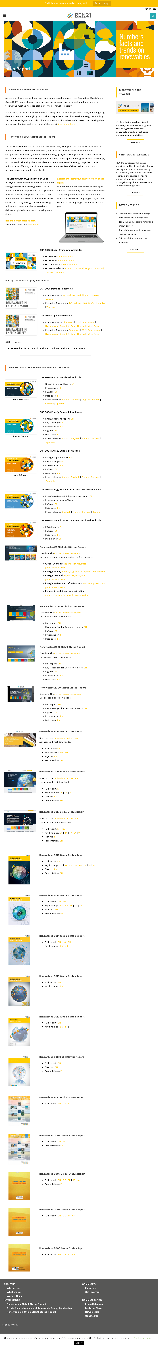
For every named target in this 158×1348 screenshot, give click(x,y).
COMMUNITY (89, 1284)
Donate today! (102, 3)
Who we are (13, 1288)
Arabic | (69, 268)
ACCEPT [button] (79, 1343)
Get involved (92, 1291)
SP (65, 865)
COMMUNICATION (92, 1299)
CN (66, 792)
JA (75, 832)
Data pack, (85, 571)
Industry (94, 295)
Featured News (93, 1308)
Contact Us (91, 1315)
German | (51, 272)
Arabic (65, 399)
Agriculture (69, 295)
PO (80, 865)
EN (73, 383)
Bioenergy (68, 322)
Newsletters (92, 1311)
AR (66, 946)
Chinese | (79, 268)
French (96, 399)
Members (90, 1288)
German (49, 403)
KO (63, 828)
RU (66, 752)
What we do (14, 1291)
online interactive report (67, 553)
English (86, 399)
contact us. (34, 224)
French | (99, 268)
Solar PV (64, 326)
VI (79, 832)
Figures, (76, 563)
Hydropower (51, 326)
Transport (50, 299)
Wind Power (94, 326)
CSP (78, 322)
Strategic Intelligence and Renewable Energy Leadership (39, 1308)
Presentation (58, 567)
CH (69, 942)
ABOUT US (9, 1284)
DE (64, 1103)
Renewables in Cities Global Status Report (31, 1311)
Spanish (60, 272)
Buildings (82, 295)
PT (66, 1026)
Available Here (65, 256)
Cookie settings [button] (142, 1338)
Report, (67, 563)
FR (70, 865)
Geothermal (88, 322)
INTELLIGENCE (12, 1299)
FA (71, 832)
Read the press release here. (20, 220)
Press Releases (94, 1304)
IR (81, 905)
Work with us (14, 1295)
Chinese (75, 399)
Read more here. (66, 124)
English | (90, 268)
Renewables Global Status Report (26, 1304)
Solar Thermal (78, 326)
